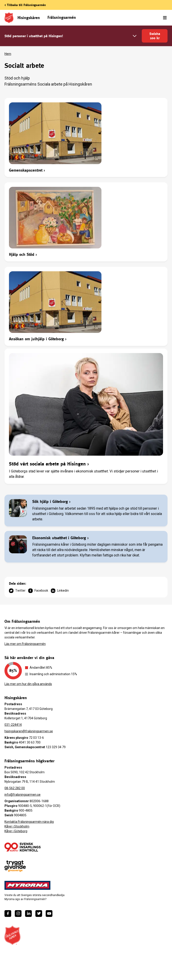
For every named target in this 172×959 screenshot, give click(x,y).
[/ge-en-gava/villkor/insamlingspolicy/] (22, 847)
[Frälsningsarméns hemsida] (12, 935)
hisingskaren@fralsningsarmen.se (28, 731)
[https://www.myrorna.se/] (27, 885)
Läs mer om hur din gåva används (28, 684)
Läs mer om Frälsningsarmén (25, 644)
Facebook (41, 590)
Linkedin (63, 590)
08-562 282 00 (14, 788)
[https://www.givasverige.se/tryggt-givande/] (15, 866)
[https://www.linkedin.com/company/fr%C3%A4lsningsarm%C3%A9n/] (28, 913)
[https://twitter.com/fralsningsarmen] (38, 913)
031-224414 (13, 724)
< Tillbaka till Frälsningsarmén (25, 5)
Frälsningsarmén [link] (61, 17)
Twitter (20, 590)
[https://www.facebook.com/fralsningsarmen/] (7, 913)
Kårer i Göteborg (15, 831)
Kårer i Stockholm (16, 826)
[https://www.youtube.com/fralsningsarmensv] (49, 913)
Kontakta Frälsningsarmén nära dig (29, 821)
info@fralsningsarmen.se (22, 794)
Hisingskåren (28, 17)
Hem (7, 54)
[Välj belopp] (135, 36)
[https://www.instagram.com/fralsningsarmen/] (18, 913)
